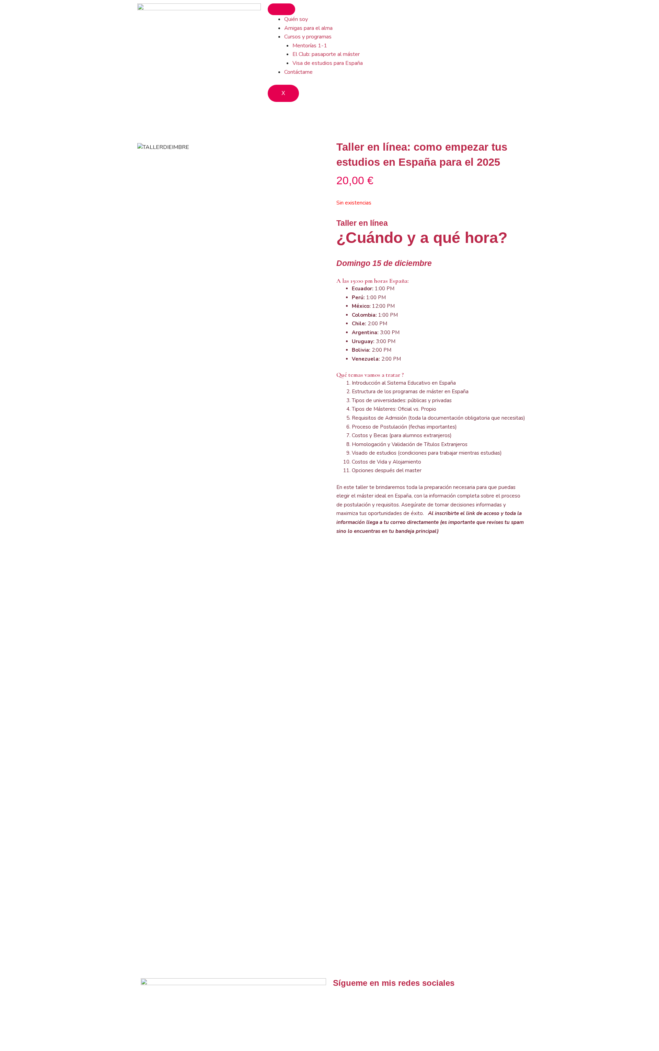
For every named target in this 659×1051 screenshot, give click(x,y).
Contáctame (298, 72)
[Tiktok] (341, 1003)
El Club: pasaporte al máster (326, 54)
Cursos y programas (308, 36)
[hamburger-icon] (281, 9)
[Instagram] (360, 1003)
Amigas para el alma (308, 28)
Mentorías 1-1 (309, 45)
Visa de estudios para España (327, 63)
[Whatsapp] (378, 1003)
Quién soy (296, 19)
